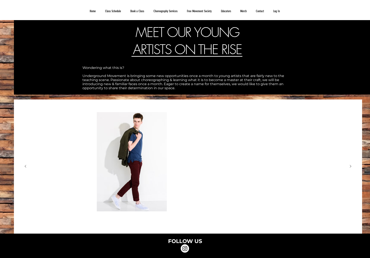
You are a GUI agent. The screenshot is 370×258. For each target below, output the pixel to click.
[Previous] (25, 166)
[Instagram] (185, 248)
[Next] (350, 166)
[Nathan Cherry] (188, 227)
